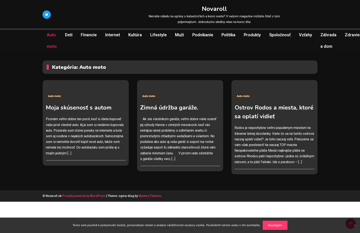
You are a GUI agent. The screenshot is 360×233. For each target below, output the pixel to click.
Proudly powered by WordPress (84, 196)
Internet (112, 34)
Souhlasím (275, 225)
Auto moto (52, 40)
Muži (179, 34)
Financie (89, 34)
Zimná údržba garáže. (169, 108)
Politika (228, 34)
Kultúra (135, 34)
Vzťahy (305, 34)
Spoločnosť (280, 34)
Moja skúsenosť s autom (78, 108)
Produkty (252, 34)
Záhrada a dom (328, 40)
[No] (355, 225)
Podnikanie (202, 34)
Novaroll (214, 9)
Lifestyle (158, 34)
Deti (68, 34)
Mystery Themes (150, 196)
